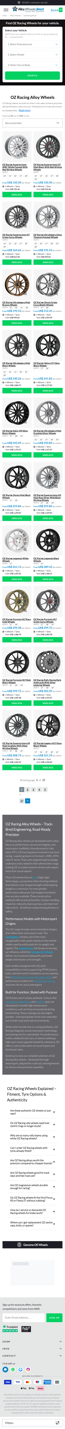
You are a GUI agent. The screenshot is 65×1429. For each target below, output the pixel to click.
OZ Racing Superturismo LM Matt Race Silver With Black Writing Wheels (47, 497)
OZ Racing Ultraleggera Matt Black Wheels (16, 364)
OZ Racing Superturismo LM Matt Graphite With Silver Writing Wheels (16, 746)
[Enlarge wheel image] (25, 155)
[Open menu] (6, 9)
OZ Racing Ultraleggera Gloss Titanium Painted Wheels (47, 236)
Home (5, 15)
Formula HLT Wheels (42, 951)
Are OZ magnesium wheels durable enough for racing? (32, 1187)
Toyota (51, 980)
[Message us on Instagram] (28, 1369)
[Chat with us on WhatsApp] (13, 1369)
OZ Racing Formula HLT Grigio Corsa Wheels (45, 620)
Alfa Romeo (40, 980)
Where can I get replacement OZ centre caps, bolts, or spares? (32, 1224)
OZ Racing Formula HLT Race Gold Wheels (16, 620)
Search (33, 75)
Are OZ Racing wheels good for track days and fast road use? (32, 1174)
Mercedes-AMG (43, 977)
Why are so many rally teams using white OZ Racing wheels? (32, 1137)
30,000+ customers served (34, 2)
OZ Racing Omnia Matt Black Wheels (16, 496)
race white (11, 1001)
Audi (21, 977)
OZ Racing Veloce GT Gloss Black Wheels (46, 364)
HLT (35, 877)
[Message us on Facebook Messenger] (20, 1369)
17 (21, 800)
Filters (9, 1423)
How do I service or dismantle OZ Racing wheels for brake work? (32, 1211)
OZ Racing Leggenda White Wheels (15, 559)
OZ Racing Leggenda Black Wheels (46, 559)
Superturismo (26, 948)
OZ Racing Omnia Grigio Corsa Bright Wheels (45, 303)
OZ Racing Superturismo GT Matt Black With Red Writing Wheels (47, 167)
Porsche (28, 977)
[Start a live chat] (5, 1369)
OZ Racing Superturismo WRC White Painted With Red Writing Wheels (14, 167)
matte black (24, 1001)
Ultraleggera (12, 936)
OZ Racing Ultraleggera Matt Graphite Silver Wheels (47, 432)
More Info (17, 194)
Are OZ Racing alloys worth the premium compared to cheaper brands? (32, 1162)
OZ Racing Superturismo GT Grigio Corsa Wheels (16, 236)
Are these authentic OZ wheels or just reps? (32, 1112)
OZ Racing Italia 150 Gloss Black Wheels (15, 432)
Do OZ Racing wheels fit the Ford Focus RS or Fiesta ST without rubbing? (32, 1199)
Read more (24, 110)
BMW (14, 977)
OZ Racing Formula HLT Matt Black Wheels (16, 681)
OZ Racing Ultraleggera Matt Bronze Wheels (16, 303)
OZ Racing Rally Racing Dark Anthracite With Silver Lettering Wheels (47, 682)
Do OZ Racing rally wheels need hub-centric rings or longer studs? (32, 1124)
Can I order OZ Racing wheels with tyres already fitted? (32, 1149)
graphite (40, 1001)
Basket (56, 9)
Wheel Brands (15, 15)
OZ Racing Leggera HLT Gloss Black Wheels (47, 744)
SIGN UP (54, 1317)
